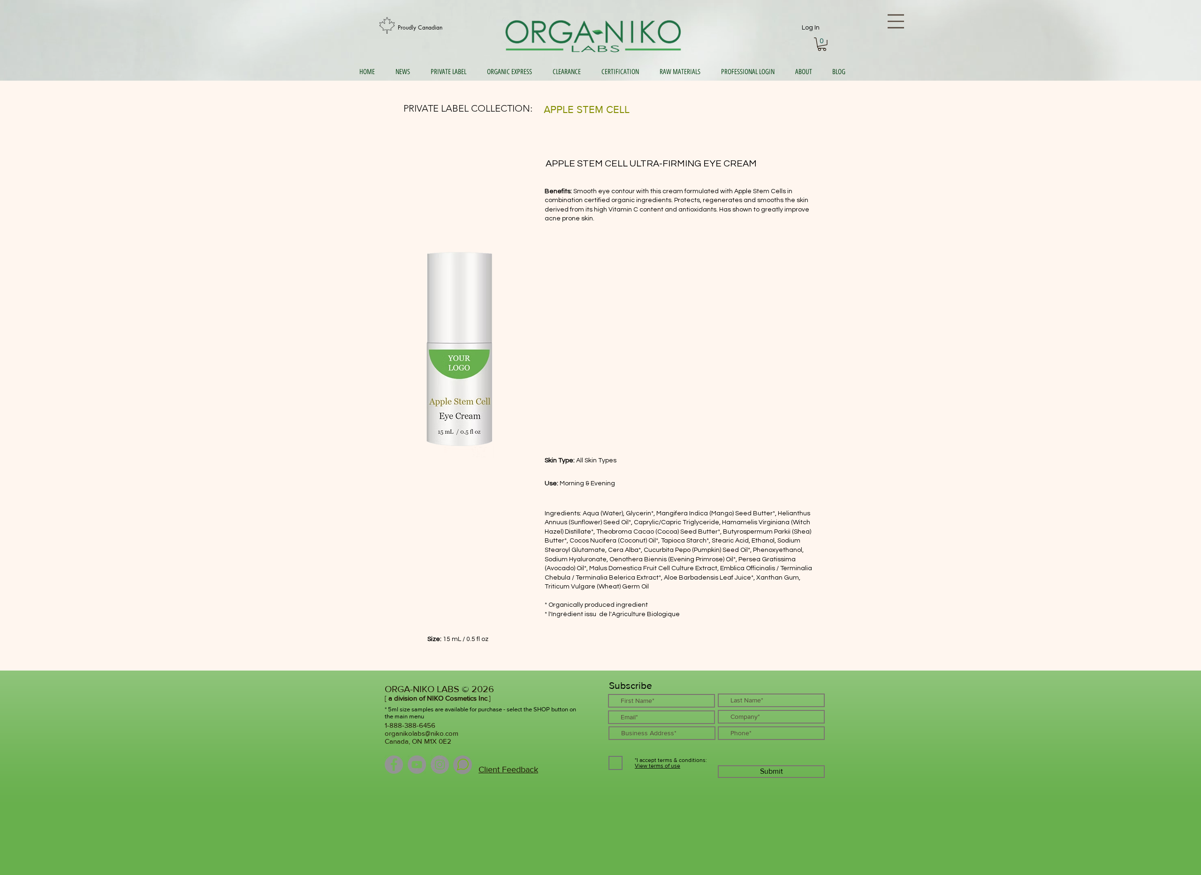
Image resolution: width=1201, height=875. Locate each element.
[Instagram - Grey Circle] (440, 764)
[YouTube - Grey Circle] (417, 764)
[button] (822, 44)
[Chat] (462, 764)
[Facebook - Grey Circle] (394, 764)
